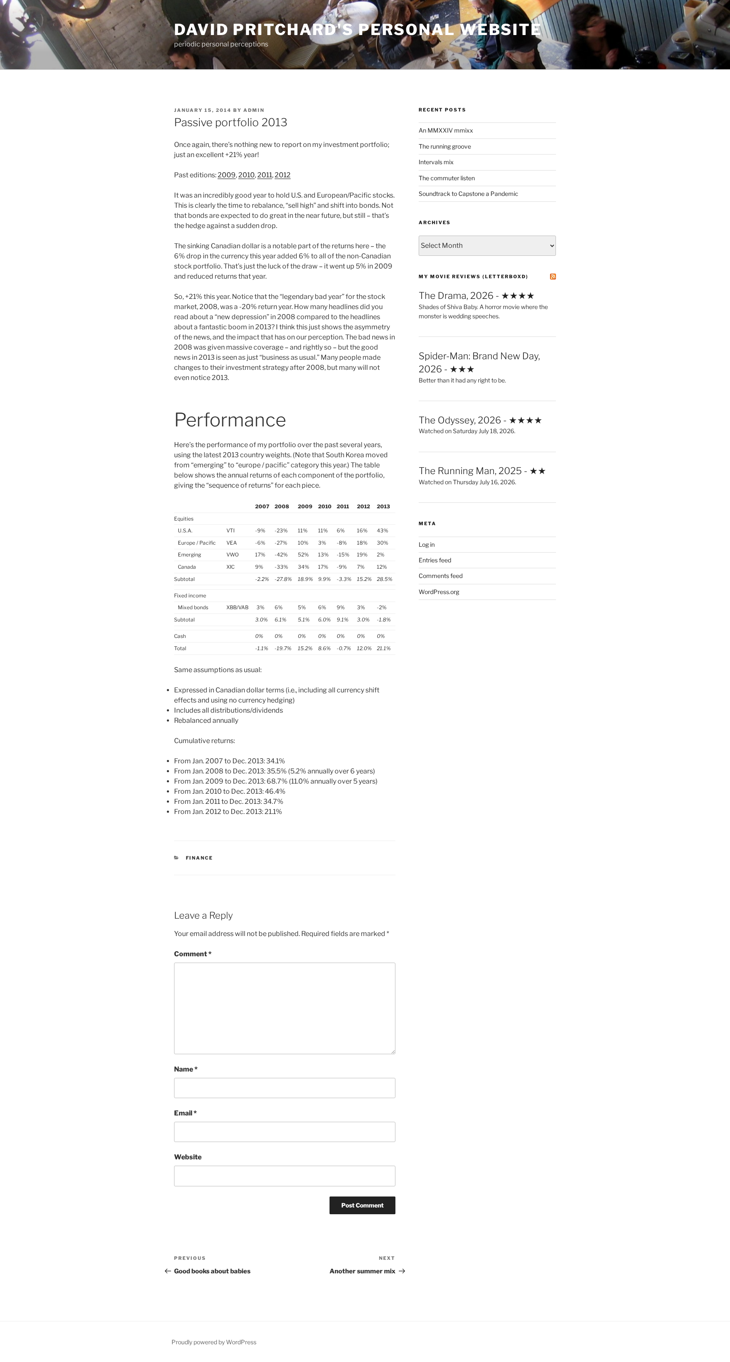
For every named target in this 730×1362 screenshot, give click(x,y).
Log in (427, 544)
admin (253, 110)
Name (186, 1069)
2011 (264, 175)
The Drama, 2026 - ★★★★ (477, 295)
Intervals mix (436, 162)
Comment (193, 954)
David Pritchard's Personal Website (358, 29)
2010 (246, 175)
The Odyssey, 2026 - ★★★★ (480, 420)
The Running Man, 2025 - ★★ (482, 470)
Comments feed (441, 575)
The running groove (445, 146)
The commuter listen (447, 178)
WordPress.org (439, 591)
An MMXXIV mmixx (446, 130)
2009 (227, 175)
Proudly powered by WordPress (214, 1342)
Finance (199, 858)
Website (188, 1157)
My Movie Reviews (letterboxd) (473, 276)
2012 (283, 175)
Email (185, 1113)
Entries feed (435, 560)
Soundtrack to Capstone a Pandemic (468, 193)
